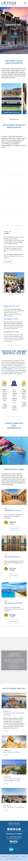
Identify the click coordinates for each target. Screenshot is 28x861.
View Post (5, 731)
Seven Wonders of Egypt (11, 752)
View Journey (14, 529)
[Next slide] (24, 80)
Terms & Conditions (14, 856)
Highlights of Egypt (12, 510)
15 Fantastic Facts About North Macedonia (13, 714)
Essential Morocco (12, 556)
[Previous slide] (19, 80)
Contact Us (23, 856)
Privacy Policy (5, 856)
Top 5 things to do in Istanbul (13, 807)
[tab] (10, 119)
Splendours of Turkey (13, 603)
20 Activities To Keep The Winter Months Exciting (12, 780)
